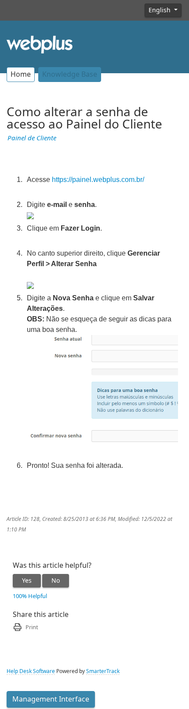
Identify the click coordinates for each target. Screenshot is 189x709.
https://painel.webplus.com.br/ (98, 179)
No (55, 580)
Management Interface (50, 699)
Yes (27, 580)
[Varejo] (40, 43)
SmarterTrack (103, 671)
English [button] (160, 10)
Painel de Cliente (31, 138)
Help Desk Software (31, 671)
